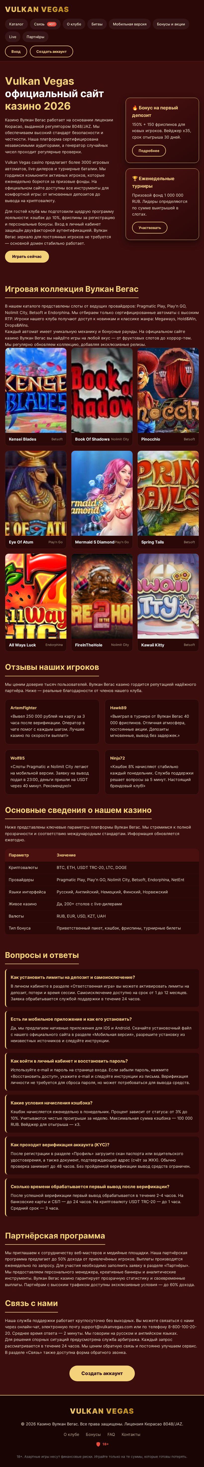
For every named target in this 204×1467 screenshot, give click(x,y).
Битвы (97, 24)
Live (12, 37)
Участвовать (150, 228)
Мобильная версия (130, 24)
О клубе (74, 24)
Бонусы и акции (171, 24)
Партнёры (35, 37)
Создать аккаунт (51, 51)
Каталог (16, 24)
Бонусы (93, 1434)
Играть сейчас (27, 256)
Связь (44, 24)
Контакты (131, 1434)
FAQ (111, 1434)
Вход (16, 51)
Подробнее (149, 151)
